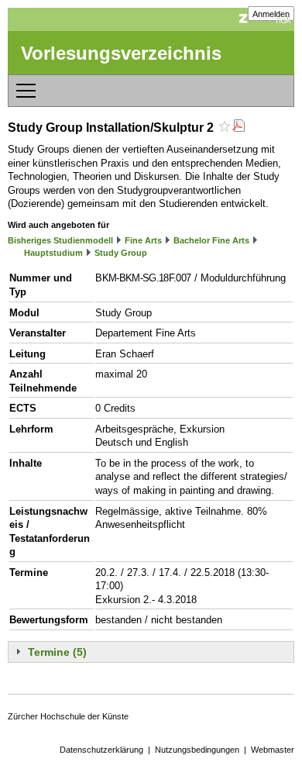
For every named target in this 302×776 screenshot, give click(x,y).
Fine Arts (143, 240)
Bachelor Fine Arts (211, 240)
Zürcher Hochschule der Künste (68, 716)
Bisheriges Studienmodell (60, 240)
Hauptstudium (53, 252)
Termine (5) (57, 652)
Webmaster (272, 749)
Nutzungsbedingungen (197, 749)
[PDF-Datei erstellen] (238, 127)
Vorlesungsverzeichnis (121, 53)
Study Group (120, 252)
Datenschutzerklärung (101, 749)
